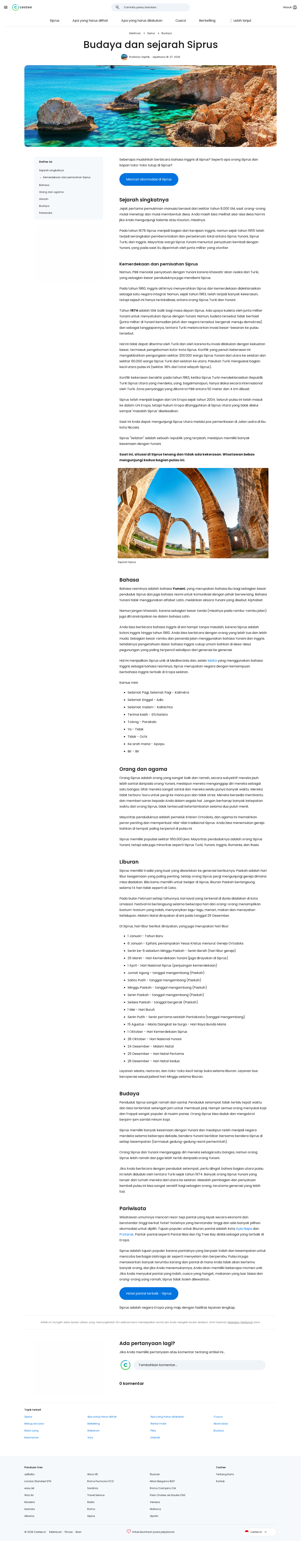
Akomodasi (221, 1423)
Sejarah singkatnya (51, 170)
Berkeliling (207, 20)
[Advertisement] (68, 253)
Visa (90, 1437)
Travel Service (95, 1495)
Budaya (167, 33)
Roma (91, 1509)
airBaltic (29, 1474)
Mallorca (155, 1509)
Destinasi (135, 33)
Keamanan (31, 1437)
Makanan (93, 1430)
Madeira (29, 1502)
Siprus (54, 20)
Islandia (29, 1509)
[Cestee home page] (22, 7)
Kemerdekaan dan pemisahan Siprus (67, 177)
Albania (29, 1516)
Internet (155, 1437)
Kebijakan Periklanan (240, 1322)
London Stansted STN (37, 1481)
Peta (153, 1430)
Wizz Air (29, 1495)
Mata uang (31, 1430)
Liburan (43, 199)
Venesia (155, 1502)
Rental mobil (158, 1423)
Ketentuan (55, 1532)
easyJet (29, 1488)
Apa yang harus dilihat (90, 20)
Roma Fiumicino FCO (100, 1481)
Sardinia (92, 1488)
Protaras (126, 1234)
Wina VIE (92, 1474)
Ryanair (155, 1474)
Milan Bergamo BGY (162, 1481)
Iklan (78, 1532)
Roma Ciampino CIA (163, 1488)
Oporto (154, 1516)
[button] (5, 7)
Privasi (69, 1532)
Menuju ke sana (34, 1423)
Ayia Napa (244, 1228)
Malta (212, 660)
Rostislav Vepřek (139, 57)
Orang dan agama (51, 192)
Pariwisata (45, 213)
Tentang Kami (225, 1474)
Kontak (220, 1481)
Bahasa (44, 185)
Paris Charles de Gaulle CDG (167, 1495)
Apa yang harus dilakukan (141, 20)
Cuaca (180, 20)
